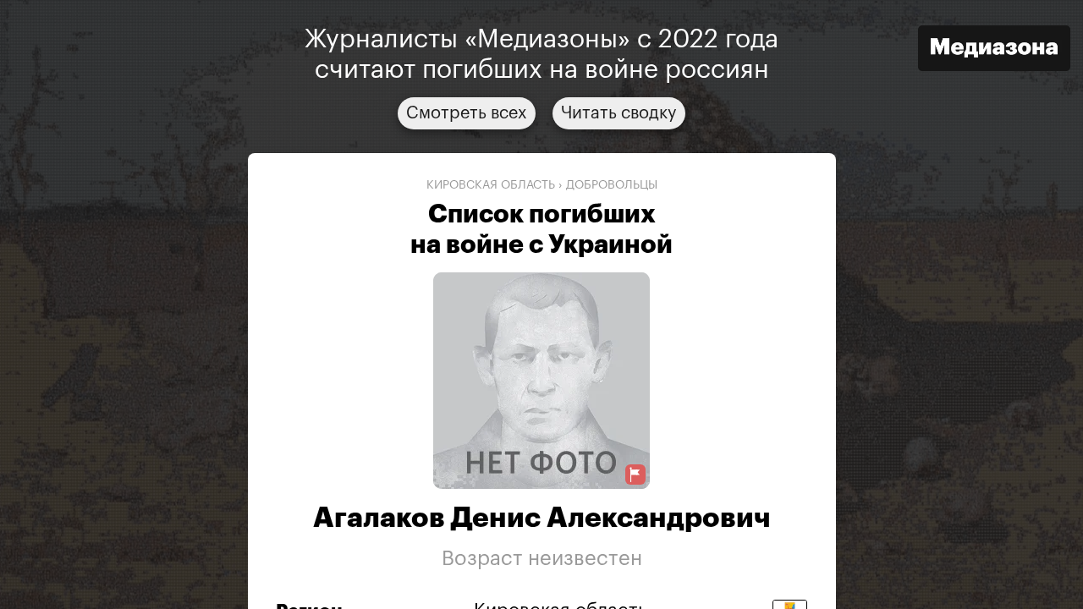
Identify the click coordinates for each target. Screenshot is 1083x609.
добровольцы (611, 185)
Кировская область (490, 185)
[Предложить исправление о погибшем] (635, 475)
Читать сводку (619, 113)
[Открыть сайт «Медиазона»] (994, 50)
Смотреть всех (466, 113)
